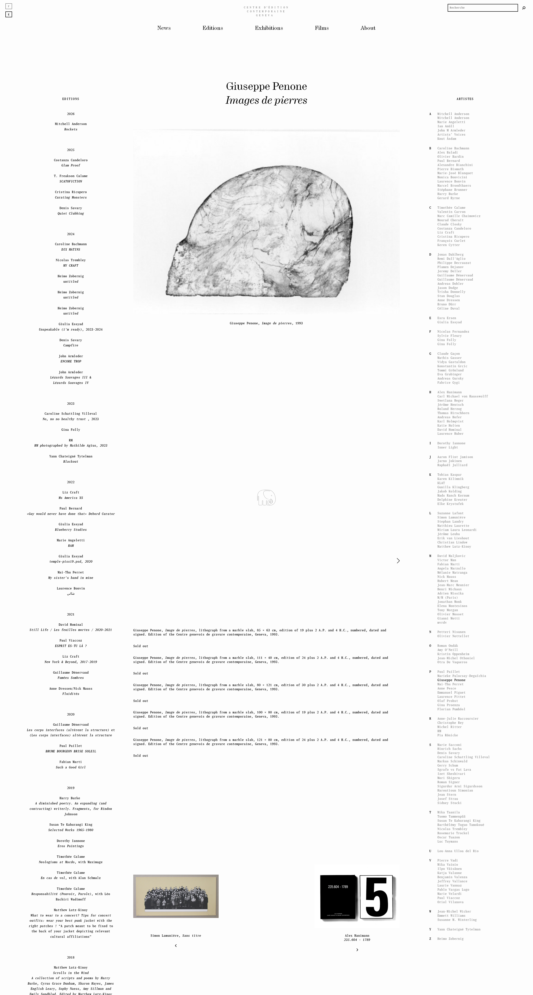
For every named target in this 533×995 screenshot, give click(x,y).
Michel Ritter (449, 713)
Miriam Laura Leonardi (457, 516)
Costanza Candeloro (454, 215)
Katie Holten (448, 412)
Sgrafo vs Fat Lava (454, 756)
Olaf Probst (447, 687)
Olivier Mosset (450, 600)
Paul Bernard (448, 147)
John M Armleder (451, 117)
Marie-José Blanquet (455, 159)
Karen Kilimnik (450, 465)
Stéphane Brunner (452, 176)
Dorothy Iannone (451, 429)
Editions (213, 28)
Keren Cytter (448, 231)
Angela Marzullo (451, 555)
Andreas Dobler (450, 270)
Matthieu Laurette (453, 512)
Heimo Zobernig (450, 925)
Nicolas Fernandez (453, 318)
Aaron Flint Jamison (455, 443)
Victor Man (446, 546)
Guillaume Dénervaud (455, 261)
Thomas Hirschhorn (453, 399)
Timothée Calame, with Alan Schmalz (71, 861)
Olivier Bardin (450, 143)
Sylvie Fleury (449, 322)
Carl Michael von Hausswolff (462, 383)
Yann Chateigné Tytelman (459, 916)
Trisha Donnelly (451, 278)
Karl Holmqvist (450, 407)
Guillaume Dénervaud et (71, 716)
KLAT (441, 469)
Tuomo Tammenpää (451, 803)
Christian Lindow (452, 529)
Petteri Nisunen (451, 618)
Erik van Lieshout (453, 524)
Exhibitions (269, 28)
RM (439, 717)
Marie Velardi (449, 880)
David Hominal (449, 416)
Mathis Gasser (449, 344)
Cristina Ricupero (453, 223)
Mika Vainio (447, 851)
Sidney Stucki (449, 789)
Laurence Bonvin (451, 168)
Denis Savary (448, 739)
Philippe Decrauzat (454, 249)
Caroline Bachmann (453, 134)
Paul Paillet (448, 658)
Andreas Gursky (450, 365)
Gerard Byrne (448, 184)
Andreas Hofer (449, 403)
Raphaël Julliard (452, 451)
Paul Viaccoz (448, 884)
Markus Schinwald (452, 747)
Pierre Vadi (447, 847)
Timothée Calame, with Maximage (71, 845)
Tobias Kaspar (449, 461)
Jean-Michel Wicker (454, 898)
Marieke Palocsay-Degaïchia (461, 662)
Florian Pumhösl (451, 695)
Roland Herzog (449, 395)
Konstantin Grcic (452, 352)
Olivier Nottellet (453, 622)
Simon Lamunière (451, 504)
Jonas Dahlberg (450, 241)
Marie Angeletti (451, 108)
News (164, 28)
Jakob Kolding (449, 477)
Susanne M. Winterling (457, 906)
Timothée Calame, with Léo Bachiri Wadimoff (70, 880)
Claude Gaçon (448, 340)
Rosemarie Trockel (453, 819)
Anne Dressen (448, 286)
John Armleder (71, 345)
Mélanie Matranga (452, 559)
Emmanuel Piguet (451, 679)
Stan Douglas (448, 282)
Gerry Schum (447, 752)
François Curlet (451, 227)
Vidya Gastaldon (451, 348)
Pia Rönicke (447, 721)
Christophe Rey (450, 709)
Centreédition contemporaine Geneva (266, 11)
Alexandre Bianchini (455, 151)
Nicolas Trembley (452, 815)
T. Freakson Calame (71, 165)
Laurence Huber (450, 420)
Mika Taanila (448, 798)
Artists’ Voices (451, 121)
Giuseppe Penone (451, 666)
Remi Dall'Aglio (451, 245)
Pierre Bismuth (450, 155)
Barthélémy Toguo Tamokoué (460, 811)
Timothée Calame (451, 194)
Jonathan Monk (449, 588)
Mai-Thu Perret (450, 670)
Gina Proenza (448, 691)
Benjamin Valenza (452, 863)
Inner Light (447, 434)
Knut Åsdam (446, 125)
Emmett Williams (451, 902)
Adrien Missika (450, 580)
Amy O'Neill (447, 636)
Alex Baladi (447, 139)
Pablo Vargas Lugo (453, 876)
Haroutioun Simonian (455, 777)
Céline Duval (448, 295)
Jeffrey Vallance (452, 867)
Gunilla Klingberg (453, 473)
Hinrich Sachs (449, 735)
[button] (388, 560)
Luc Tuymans (447, 828)
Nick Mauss (446, 563)
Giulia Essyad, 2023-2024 (71, 313)
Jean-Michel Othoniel (456, 644)
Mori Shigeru (448, 764)
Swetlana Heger (450, 387)
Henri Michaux (449, 575)
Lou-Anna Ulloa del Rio (458, 837)
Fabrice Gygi (448, 369)
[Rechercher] (524, 8)
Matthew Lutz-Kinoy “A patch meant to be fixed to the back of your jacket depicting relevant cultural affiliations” (71, 909)
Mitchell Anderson (453, 100)
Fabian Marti (448, 550)
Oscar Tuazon (448, 823)
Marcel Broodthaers (454, 172)
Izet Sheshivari (451, 760)
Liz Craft (445, 219)
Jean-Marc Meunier (453, 571)
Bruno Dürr (446, 290)
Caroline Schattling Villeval (463, 743)
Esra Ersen (446, 304)
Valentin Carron (451, 198)
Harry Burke (447, 180)
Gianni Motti (448, 605)
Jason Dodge (447, 274)
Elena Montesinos (452, 592)
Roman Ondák (447, 632)
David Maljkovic (451, 542)
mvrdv (442, 609)
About (368, 28)
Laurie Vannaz (449, 872)
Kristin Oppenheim (453, 640)
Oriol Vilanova (450, 888)
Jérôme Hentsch (450, 391)
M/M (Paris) (447, 584)
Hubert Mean (447, 567)
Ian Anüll (445, 112)
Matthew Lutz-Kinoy (454, 533)
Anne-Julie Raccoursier (458, 705)
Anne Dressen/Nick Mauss (70, 677)
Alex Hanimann (449, 378)
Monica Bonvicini (452, 163)
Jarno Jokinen (449, 447)
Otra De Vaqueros (452, 648)
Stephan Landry (450, 508)
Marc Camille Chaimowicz (459, 202)
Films (322, 28)
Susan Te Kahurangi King (459, 807)
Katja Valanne (449, 859)
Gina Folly (446, 326)
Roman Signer (448, 768)
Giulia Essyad (449, 308)
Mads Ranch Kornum (453, 482)
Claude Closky (449, 210)
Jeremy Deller (449, 257)
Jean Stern (446, 781)
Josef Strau (447, 785)
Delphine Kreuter (452, 486)
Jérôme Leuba (448, 520)
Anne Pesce (446, 675)
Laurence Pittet (451, 683)
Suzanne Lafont (450, 499)
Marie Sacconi (449, 731)
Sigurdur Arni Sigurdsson (459, 772)
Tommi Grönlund (450, 356)
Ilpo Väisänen (449, 855)
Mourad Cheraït (450, 206)
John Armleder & (70, 363)
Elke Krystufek (450, 490)
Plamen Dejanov (450, 253)
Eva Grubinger (449, 360)
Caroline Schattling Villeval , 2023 (71, 402)
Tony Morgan (447, 596)
